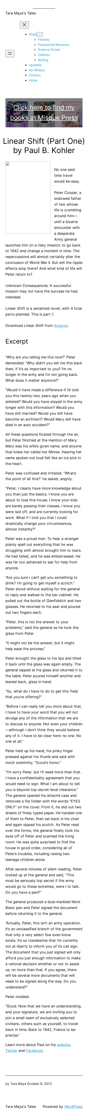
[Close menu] (24, 25)
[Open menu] (9, 53)
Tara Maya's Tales (20, 13)
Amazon (61, 325)
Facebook (34, 1050)
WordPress (73, 1106)
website (63, 1044)
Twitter (11, 1050)
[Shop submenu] (40, 34)
